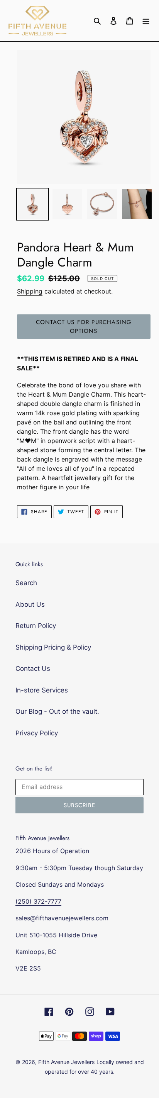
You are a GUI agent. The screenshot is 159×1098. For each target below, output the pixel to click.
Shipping (29, 291)
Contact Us (32, 668)
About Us (30, 604)
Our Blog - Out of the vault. (57, 711)
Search (26, 583)
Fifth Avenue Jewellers (66, 1062)
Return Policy (35, 626)
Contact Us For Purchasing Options (84, 326)
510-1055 (43, 935)
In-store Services (41, 690)
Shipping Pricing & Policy (53, 647)
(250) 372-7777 (38, 901)
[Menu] (146, 21)
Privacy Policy (36, 733)
